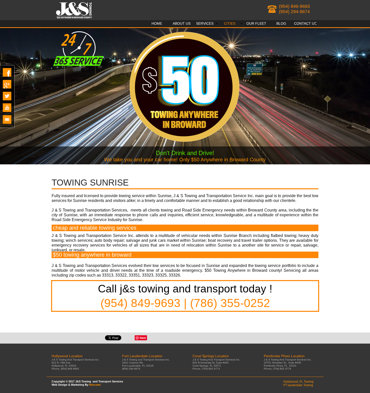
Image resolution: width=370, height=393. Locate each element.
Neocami (95, 384)
